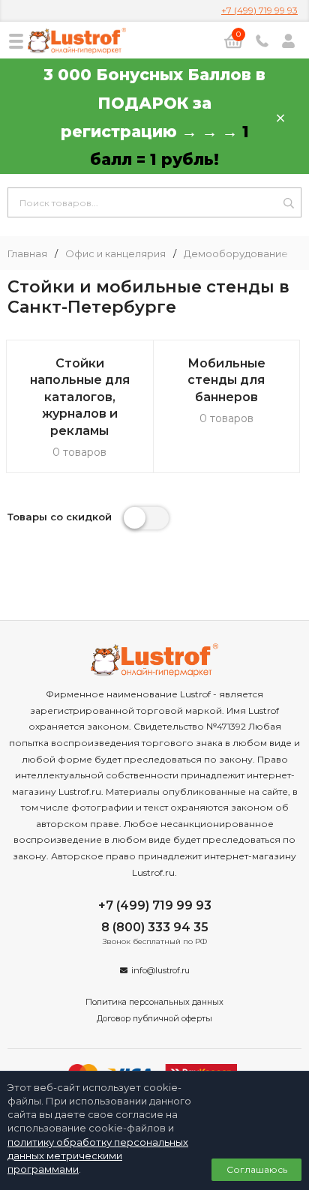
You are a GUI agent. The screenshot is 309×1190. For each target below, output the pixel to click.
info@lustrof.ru (160, 970)
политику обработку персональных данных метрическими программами (98, 1155)
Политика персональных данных (155, 1002)
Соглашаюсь (256, 1169)
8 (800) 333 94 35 (154, 927)
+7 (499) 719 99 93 (259, 10)
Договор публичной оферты (154, 1018)
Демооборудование (236, 254)
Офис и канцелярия (115, 254)
